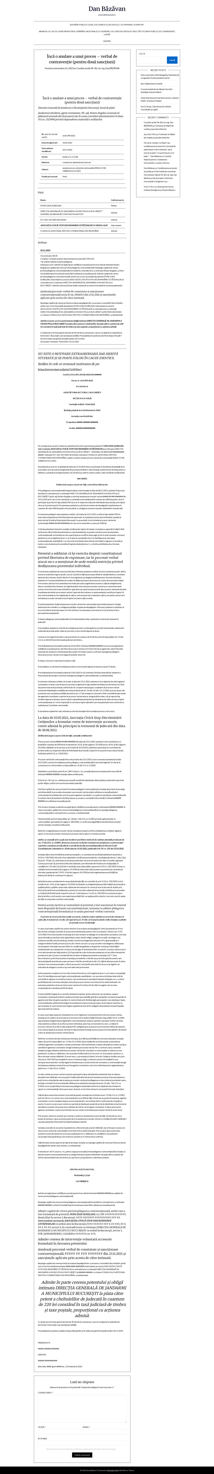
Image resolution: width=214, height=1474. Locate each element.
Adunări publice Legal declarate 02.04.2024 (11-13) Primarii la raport (107, 25)
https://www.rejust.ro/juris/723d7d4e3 (60, 369)
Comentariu (45, 1392)
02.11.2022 (45, 250)
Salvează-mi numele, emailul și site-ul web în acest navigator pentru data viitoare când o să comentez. (82, 1449)
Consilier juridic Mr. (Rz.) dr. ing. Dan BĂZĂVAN (98, 68)
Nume (42, 1427)
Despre (107, 41)
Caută (142, 54)
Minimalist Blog (113, 1470)
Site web (42, 1438)
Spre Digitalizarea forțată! (151, 83)
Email (86, 1427)
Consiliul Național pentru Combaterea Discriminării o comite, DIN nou (157, 159)
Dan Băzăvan (107, 9)
